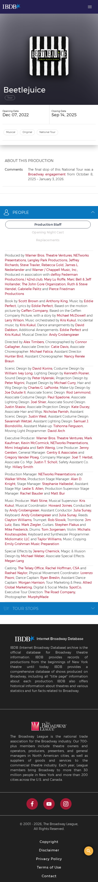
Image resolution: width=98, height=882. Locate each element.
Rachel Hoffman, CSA (62, 568)
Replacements (47, 240)
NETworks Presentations (69, 443)
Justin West (37, 416)
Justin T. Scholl (45, 462)
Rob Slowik (57, 520)
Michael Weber (32, 556)
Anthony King (57, 301)
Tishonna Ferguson (68, 426)
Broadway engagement (47, 174)
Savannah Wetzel (18, 421)
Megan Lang (14, 561)
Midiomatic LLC (17, 539)
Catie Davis (59, 347)
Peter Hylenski (43, 378)
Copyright (49, 842)
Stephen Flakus (67, 525)
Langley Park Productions (47, 260)
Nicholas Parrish (56, 412)
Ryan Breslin (49, 578)
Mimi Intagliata (17, 448)
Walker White (15, 479)
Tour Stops (26, 608)
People (21, 212)
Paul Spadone (59, 397)
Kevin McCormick (35, 443)
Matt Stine (39, 501)
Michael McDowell (71, 315)
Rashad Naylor (16, 573)
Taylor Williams (49, 539)
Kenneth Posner (76, 373)
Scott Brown (28, 301)
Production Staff (47, 224)
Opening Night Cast (48, 232)
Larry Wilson (14, 320)
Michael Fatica (41, 352)
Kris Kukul (68, 320)
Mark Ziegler (31, 525)
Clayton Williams (18, 520)
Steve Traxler (30, 265)
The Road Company (59, 592)
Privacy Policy (49, 859)
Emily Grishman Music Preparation (32, 544)
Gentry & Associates (62, 452)
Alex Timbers (33, 342)
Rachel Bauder (31, 493)
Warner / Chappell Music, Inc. (54, 270)
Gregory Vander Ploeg (22, 457)
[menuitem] (90, 7)
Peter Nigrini (14, 383)
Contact (49, 876)
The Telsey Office (31, 568)
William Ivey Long (19, 373)
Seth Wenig (46, 448)
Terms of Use (49, 867)
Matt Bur (58, 493)
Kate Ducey (80, 407)
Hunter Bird (14, 356)
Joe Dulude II (15, 392)
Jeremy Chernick (46, 551)
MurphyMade (38, 597)
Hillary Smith (23, 467)
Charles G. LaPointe (43, 388)
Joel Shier (38, 402)
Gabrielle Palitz (29, 289)
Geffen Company (34, 311)
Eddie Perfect (42, 306)
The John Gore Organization (44, 284)
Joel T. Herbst (82, 457)
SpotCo (75, 587)
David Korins (42, 368)
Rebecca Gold (52, 265)
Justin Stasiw (15, 407)
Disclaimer (49, 850)
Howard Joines (60, 505)
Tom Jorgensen (53, 529)
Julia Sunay (82, 510)
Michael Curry (65, 383)
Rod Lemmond (78, 392)
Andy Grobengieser (64, 335)
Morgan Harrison (31, 582)
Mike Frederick (16, 529)
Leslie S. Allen (32, 489)
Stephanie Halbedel (57, 484)
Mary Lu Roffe (54, 279)
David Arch (56, 431)
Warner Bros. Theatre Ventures (48, 255)
